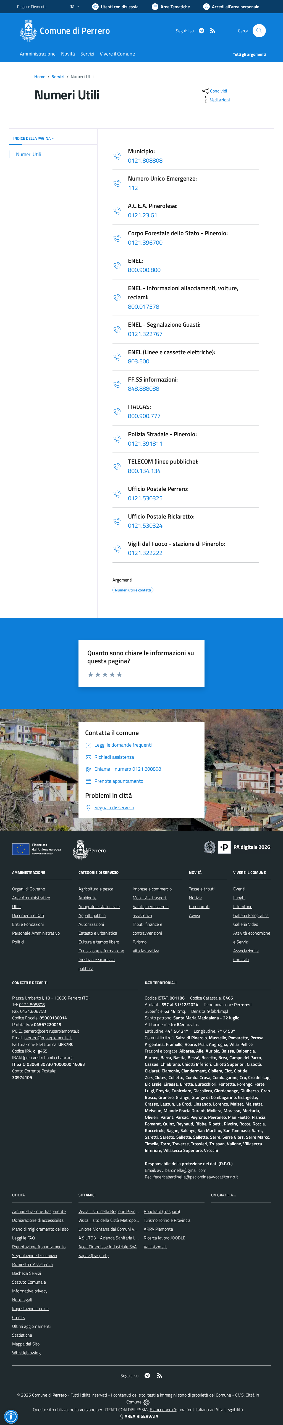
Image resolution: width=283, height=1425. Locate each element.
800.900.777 (144, 415)
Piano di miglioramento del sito (40, 1229)
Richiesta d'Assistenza (32, 1264)
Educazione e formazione (101, 950)
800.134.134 (144, 470)
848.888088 (143, 388)
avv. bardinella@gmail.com (181, 1170)
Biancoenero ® (163, 1409)
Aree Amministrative (31, 897)
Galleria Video (245, 924)
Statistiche (22, 1335)
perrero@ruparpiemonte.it (48, 1037)
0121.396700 (145, 242)
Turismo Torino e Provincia (167, 1220)
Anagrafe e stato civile (99, 906)
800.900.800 (144, 269)
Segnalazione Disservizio (34, 1255)
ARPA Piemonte (158, 1229)
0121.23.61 (142, 215)
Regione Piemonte (31, 6)
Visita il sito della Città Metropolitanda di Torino (121, 1220)
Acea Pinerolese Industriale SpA (107, 1246)
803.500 (138, 361)
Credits (18, 1317)
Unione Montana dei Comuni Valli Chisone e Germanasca (130, 1229)
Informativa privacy (30, 1290)
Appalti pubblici (92, 915)
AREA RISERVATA (141, 1416)
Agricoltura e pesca (95, 888)
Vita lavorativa (146, 950)
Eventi (239, 888)
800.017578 (143, 306)
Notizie (195, 897)
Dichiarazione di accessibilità (38, 1220)
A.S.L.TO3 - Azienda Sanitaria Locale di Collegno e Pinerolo (132, 1237)
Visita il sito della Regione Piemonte (111, 1211)
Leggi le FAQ (23, 1237)
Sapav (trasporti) (93, 1255)
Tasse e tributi (201, 888)
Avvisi (194, 915)
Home (39, 76)
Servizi (58, 76)
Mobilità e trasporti (150, 897)
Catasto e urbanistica (97, 933)
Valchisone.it (155, 1246)
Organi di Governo (28, 888)
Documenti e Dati (28, 915)
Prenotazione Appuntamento (38, 1246)
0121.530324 (145, 525)
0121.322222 (145, 552)
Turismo (139, 941)
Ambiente (87, 897)
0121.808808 (145, 160)
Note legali (22, 1299)
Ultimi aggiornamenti (31, 1326)
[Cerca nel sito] (259, 30)
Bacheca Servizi (26, 1273)
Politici (18, 941)
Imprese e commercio (152, 888)
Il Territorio (242, 906)
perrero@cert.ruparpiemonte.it (51, 1031)
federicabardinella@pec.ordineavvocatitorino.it (195, 1176)
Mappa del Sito (26, 1344)
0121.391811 (145, 443)
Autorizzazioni (91, 924)
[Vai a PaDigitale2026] (237, 847)
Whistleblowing (26, 1352)
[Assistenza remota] (146, 1401)
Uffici (16, 906)
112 (133, 187)
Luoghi (239, 897)
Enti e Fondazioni (28, 924)
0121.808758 (33, 1011)
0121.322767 (145, 333)
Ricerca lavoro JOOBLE (164, 1237)
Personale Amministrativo (36, 933)
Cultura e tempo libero (98, 941)
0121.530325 (145, 498)
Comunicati (199, 906)
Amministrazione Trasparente (39, 1211)
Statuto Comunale (29, 1282)
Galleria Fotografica (251, 915)
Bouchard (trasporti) (162, 1211)
